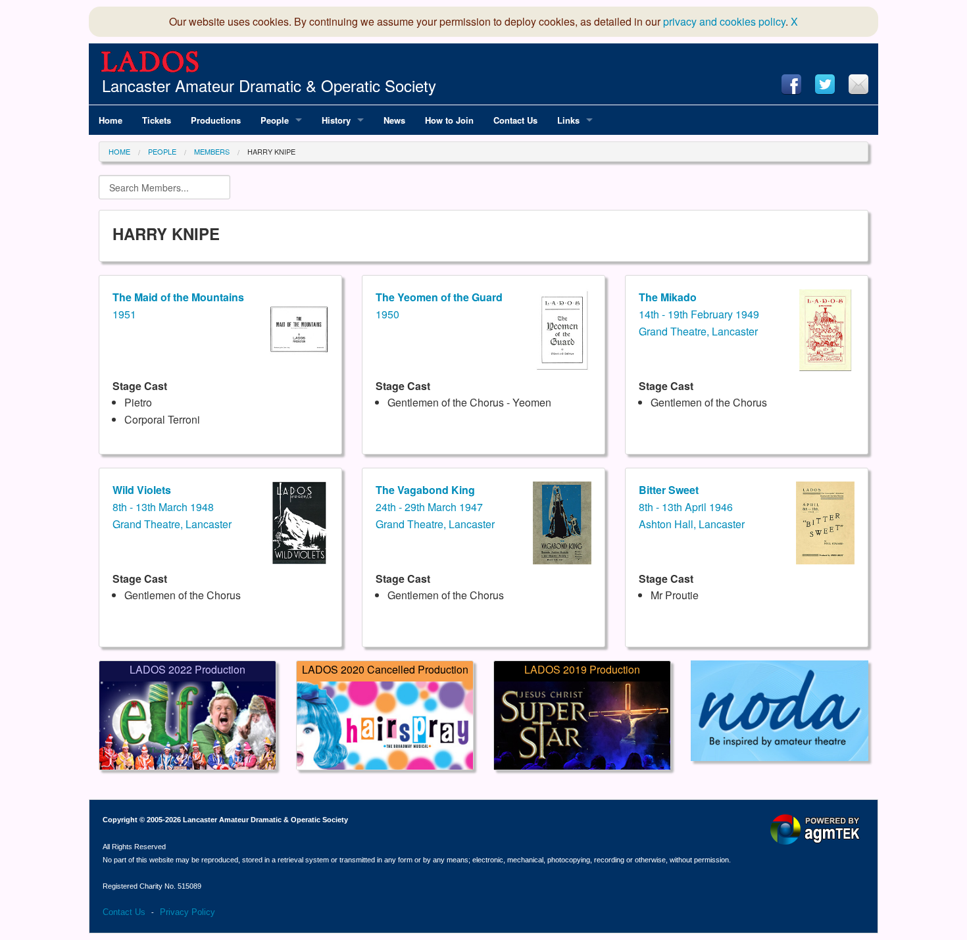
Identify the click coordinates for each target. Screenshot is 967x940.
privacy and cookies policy (724, 21)
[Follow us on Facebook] (791, 84)
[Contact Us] (858, 84)
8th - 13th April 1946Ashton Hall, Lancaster (692, 506)
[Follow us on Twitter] (825, 84)
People (162, 151)
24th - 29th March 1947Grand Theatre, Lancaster (435, 506)
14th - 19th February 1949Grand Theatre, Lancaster (699, 313)
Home (119, 151)
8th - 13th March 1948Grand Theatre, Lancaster (172, 506)
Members (212, 151)
